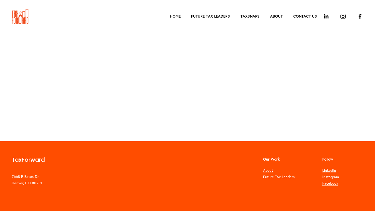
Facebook (330, 183)
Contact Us (305, 16)
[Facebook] (360, 16)
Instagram (330, 176)
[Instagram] (343, 16)
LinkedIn (329, 170)
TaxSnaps (250, 16)
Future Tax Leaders (210, 16)
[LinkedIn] (326, 16)
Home (175, 16)
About (276, 16)
